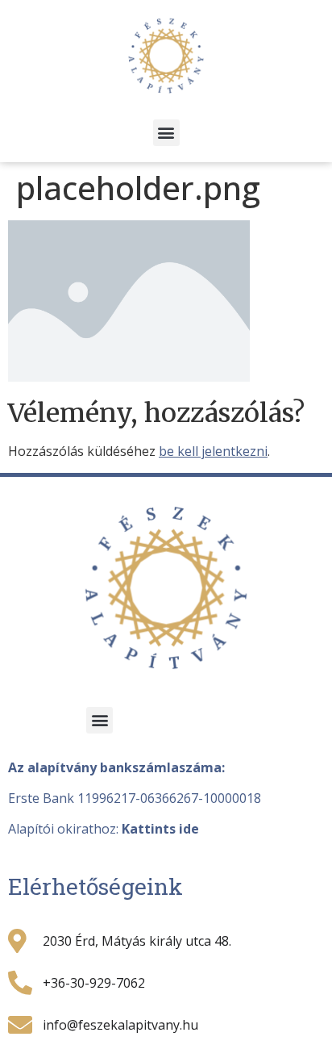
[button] (166, 132)
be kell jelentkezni (213, 451)
